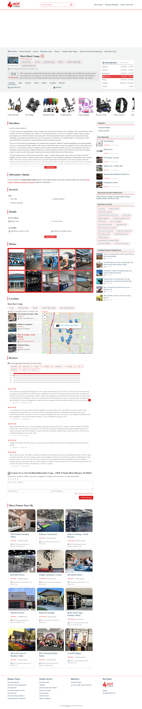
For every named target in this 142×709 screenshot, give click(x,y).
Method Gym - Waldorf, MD (113, 168)
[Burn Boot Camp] (14, 61)
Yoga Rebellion (111, 143)
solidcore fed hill (114, 208)
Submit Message (86, 497)
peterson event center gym (106, 231)
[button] (67, 331)
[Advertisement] (71, 28)
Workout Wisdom (111, 5)
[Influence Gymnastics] (50, 520)
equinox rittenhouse (45, 698)
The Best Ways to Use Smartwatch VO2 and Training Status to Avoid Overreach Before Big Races (117, 281)
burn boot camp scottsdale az (16, 696)
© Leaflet (72, 353)
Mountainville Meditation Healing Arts (116, 176)
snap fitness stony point (124, 231)
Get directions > (45, 311)
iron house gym (43, 693)
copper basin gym (121, 224)
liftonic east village (45, 690)
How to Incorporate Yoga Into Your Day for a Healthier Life (117, 289)
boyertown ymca (44, 696)
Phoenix (57, 51)
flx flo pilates (102, 221)
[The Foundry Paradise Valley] (21, 520)
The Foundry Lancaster (111, 159)
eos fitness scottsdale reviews (16, 690)
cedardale (42, 685)
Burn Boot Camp (110, 51)
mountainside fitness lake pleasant (108, 215)
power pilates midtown (104, 243)
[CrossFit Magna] (79, 639)
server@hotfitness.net (109, 693)
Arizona (35, 51)
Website (58, 87)
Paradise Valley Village (69, 51)
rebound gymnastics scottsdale (107, 227)
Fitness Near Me (126, 5)
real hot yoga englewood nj (121, 218)
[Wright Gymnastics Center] (50, 561)
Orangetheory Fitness (111, 184)
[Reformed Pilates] (79, 561)
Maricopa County (46, 51)
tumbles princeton (103, 237)
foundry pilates (126, 215)
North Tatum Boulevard (28, 65)
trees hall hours (12, 693)
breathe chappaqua (103, 218)
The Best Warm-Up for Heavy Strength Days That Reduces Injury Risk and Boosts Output (118, 264)
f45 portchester (12, 687)
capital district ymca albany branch (108, 240)
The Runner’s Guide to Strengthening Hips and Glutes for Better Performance (117, 273)
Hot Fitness (98, 5)
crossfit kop (101, 208)
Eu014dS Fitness (68, 325)
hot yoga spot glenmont (105, 212)
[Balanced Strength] (50, 599)
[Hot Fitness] (14, 4)
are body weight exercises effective (81, 685)
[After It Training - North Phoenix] (79, 520)
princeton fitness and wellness (48, 687)
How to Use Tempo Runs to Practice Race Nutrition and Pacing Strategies (119, 256)
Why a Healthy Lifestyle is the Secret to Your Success (117, 298)
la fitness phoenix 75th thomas (16, 698)
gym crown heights (115, 221)
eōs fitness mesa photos (122, 243)
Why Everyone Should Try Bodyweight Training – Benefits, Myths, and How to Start (113, 197)
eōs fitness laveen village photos (17, 685)
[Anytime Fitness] (21, 599)
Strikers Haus (111, 151)
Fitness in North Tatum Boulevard (91, 51)
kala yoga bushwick (13, 682)
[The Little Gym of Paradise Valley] (21, 639)
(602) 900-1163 (15, 87)
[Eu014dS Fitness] (21, 561)
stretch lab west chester (105, 224)
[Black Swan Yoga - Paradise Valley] (79, 599)
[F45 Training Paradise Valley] (50, 639)
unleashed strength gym (121, 234)
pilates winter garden (104, 234)
